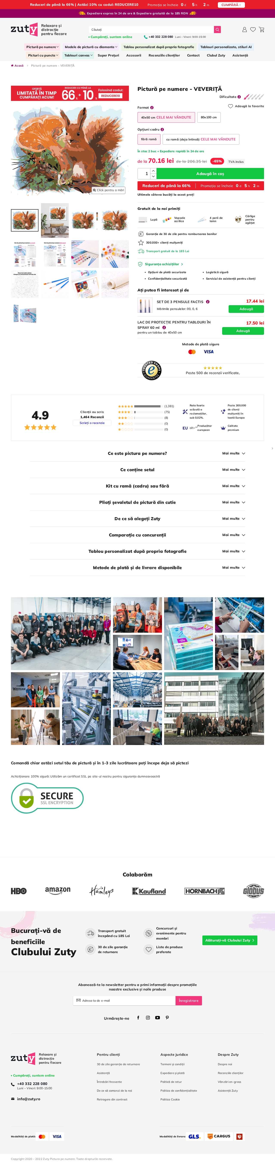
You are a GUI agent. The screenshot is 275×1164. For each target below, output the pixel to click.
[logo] (39, 30)
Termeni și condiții (172, 1064)
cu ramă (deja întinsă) (201, 139)
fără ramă (149, 139)
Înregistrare (189, 1000)
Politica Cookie (170, 1099)
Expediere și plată (172, 1073)
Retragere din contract (112, 1099)
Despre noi (225, 1064)
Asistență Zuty (228, 1090)
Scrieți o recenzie (92, 423)
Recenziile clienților (230, 1073)
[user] (244, 29)
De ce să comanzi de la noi (114, 1090)
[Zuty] (23, 1062)
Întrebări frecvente (109, 1081)
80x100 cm (209, 117)
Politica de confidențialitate (178, 1090)
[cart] (261, 29)
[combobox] (151, 29)
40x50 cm (166, 117)
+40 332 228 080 (32, 1083)
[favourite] (253, 29)
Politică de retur (171, 1081)
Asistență (103, 1073)
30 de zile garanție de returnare (118, 1064)
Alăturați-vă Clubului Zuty (228, 940)
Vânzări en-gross (229, 1081)
